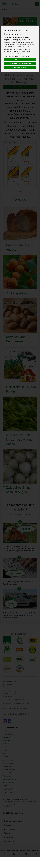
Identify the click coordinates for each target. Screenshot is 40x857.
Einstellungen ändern (20, 67)
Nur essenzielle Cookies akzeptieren (20, 64)
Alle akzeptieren (20, 60)
